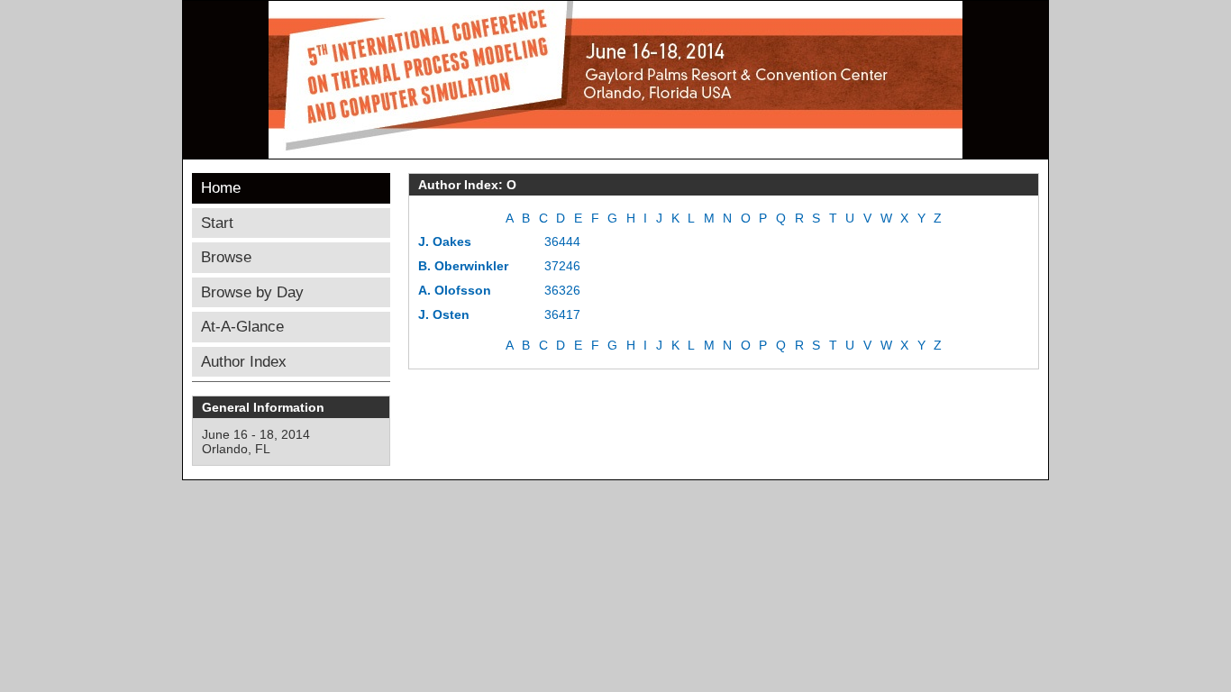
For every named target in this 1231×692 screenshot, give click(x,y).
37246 (562, 266)
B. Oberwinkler (463, 266)
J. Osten (444, 314)
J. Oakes (444, 241)
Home (221, 187)
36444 (562, 241)
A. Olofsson (454, 290)
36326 (562, 290)
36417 (562, 314)
